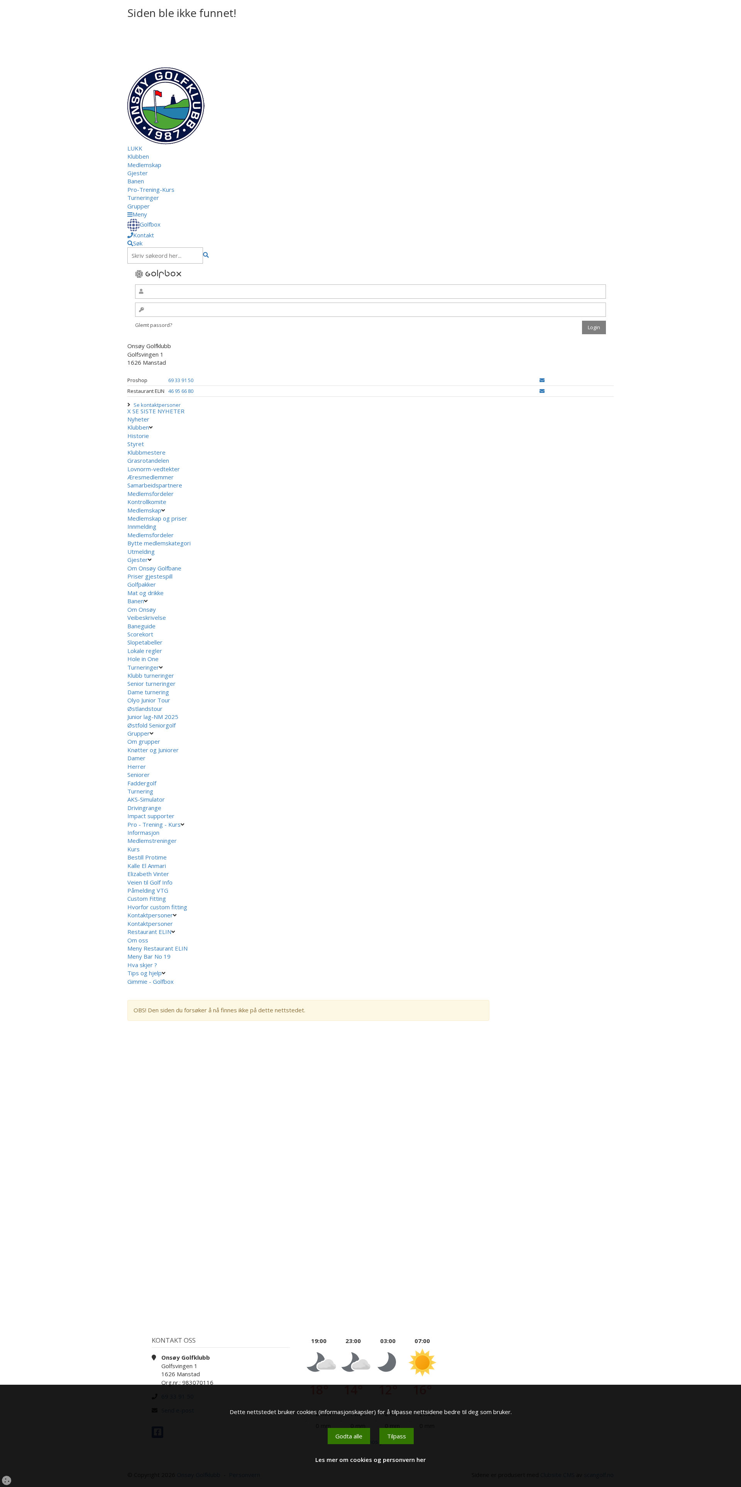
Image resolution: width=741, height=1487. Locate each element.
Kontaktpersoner (150, 915)
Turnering (140, 791)
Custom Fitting (146, 898)
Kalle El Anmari (146, 866)
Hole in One (143, 659)
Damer (136, 758)
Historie (138, 436)
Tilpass (396, 1436)
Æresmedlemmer (150, 477)
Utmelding (141, 551)
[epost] (542, 380)
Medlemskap (144, 165)
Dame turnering (148, 692)
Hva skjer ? (143, 965)
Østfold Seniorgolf (152, 725)
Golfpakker (141, 584)
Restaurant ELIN (149, 932)
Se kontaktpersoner (157, 404)
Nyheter (138, 419)
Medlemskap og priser (157, 518)
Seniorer (138, 774)
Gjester (137, 173)
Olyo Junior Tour (149, 700)
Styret (135, 444)
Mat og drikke (145, 593)
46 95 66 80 (180, 390)
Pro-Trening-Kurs (150, 189)
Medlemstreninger (152, 840)
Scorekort (140, 634)
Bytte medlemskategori (159, 543)
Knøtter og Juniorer (153, 750)
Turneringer (143, 197)
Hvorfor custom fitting (157, 907)
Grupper (138, 206)
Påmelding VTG (147, 890)
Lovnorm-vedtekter (153, 469)
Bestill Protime (147, 857)
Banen (135, 181)
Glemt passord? (153, 324)
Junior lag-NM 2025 (152, 717)
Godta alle (348, 1436)
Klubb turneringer (150, 675)
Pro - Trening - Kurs (154, 824)
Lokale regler (144, 651)
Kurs (133, 849)
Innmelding (141, 526)
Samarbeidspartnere (154, 485)
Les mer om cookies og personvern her (370, 1459)
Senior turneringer (151, 683)
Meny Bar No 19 (149, 956)
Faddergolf (141, 783)
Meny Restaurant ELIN (158, 948)
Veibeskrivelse (146, 617)
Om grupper (143, 741)
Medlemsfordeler (150, 493)
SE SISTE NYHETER (158, 411)
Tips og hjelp (144, 973)
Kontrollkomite (146, 502)
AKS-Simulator (146, 799)
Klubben (138, 156)
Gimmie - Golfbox (150, 981)
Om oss (137, 940)
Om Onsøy (141, 609)
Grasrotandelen (148, 460)
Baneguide (141, 626)
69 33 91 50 (180, 380)
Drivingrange (144, 808)
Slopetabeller (144, 642)
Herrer (136, 766)
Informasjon (143, 832)
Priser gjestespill (150, 576)
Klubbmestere (146, 452)
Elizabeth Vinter (148, 874)
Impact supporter (150, 816)
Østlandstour (145, 708)
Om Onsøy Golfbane (154, 568)
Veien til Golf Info (150, 882)
